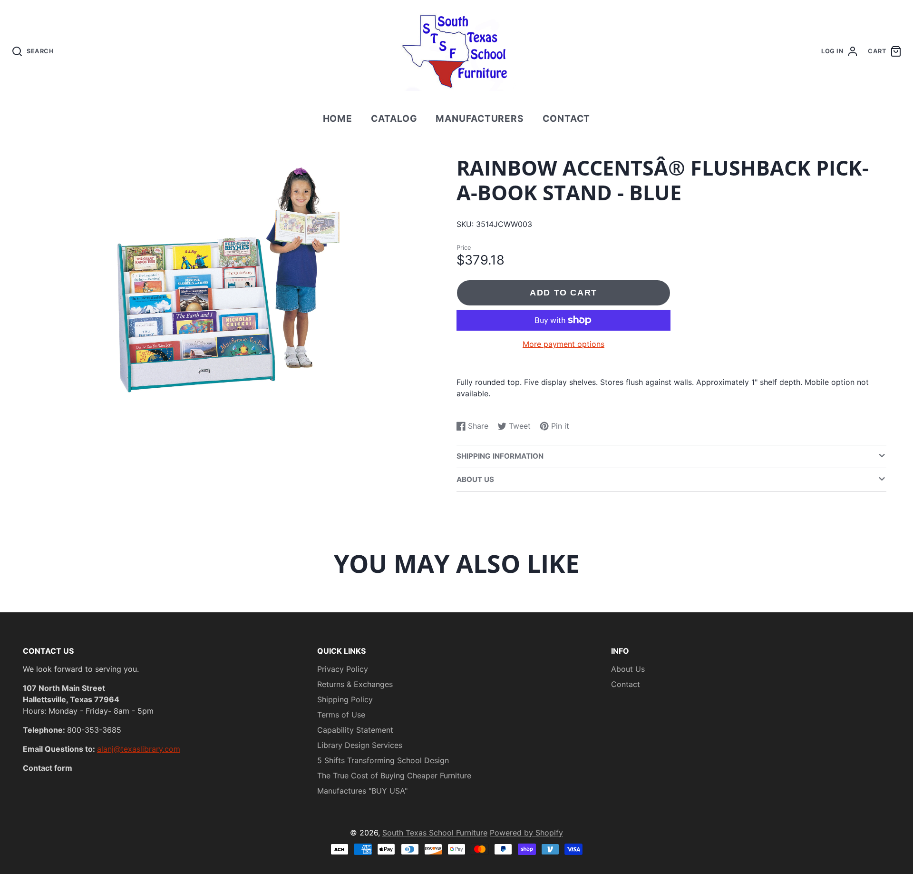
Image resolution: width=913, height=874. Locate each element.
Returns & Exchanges (355, 684)
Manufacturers (480, 118)
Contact (567, 118)
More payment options (563, 344)
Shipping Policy (345, 699)
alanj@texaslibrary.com (138, 749)
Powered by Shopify (526, 832)
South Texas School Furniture (434, 832)
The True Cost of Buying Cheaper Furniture (394, 775)
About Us (628, 669)
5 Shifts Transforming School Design (383, 760)
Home (338, 118)
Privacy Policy (342, 669)
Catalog (394, 118)
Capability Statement (355, 730)
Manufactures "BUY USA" (362, 790)
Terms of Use (341, 714)
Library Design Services (359, 745)
